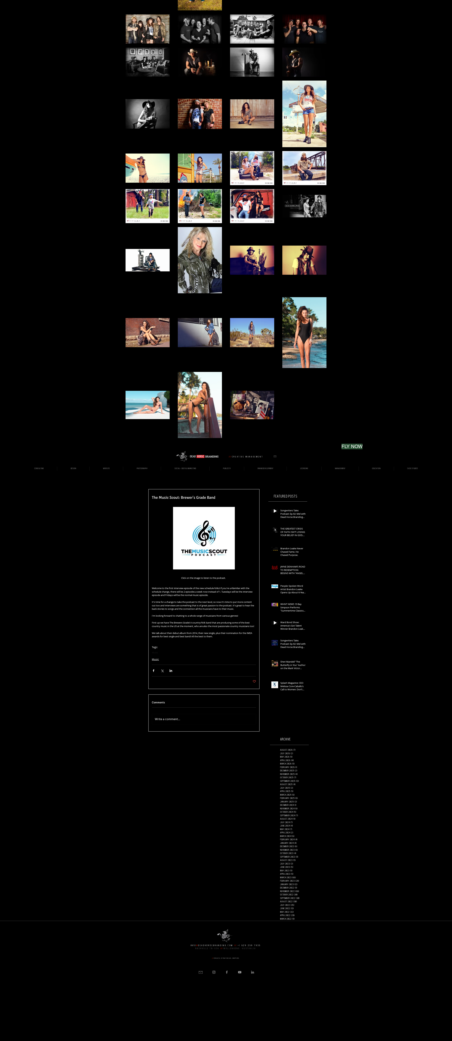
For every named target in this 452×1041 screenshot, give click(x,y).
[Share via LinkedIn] (171, 670)
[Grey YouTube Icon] (240, 972)
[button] (275, 456)
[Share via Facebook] (153, 670)
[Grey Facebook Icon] (227, 972)
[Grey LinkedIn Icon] (253, 972)
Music (155, 652)
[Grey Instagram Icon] (214, 972)
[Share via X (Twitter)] (162, 670)
